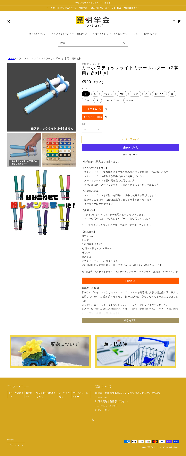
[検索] (124, 43)
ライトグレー (112, 100)
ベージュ (130, 100)
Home (11, 58)
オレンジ (108, 94)
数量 (84, 124)
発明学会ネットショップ (155, 447)
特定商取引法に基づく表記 (45, 395)
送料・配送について (16, 395)
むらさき (159, 94)
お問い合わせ (102, 409)
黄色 (87, 100)
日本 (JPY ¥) (14, 445)
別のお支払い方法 (130, 154)
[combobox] (93, 43)
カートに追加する (130, 139)
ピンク (135, 94)
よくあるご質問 (64, 395)
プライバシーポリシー (80, 395)
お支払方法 (29, 395)
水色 (122, 94)
